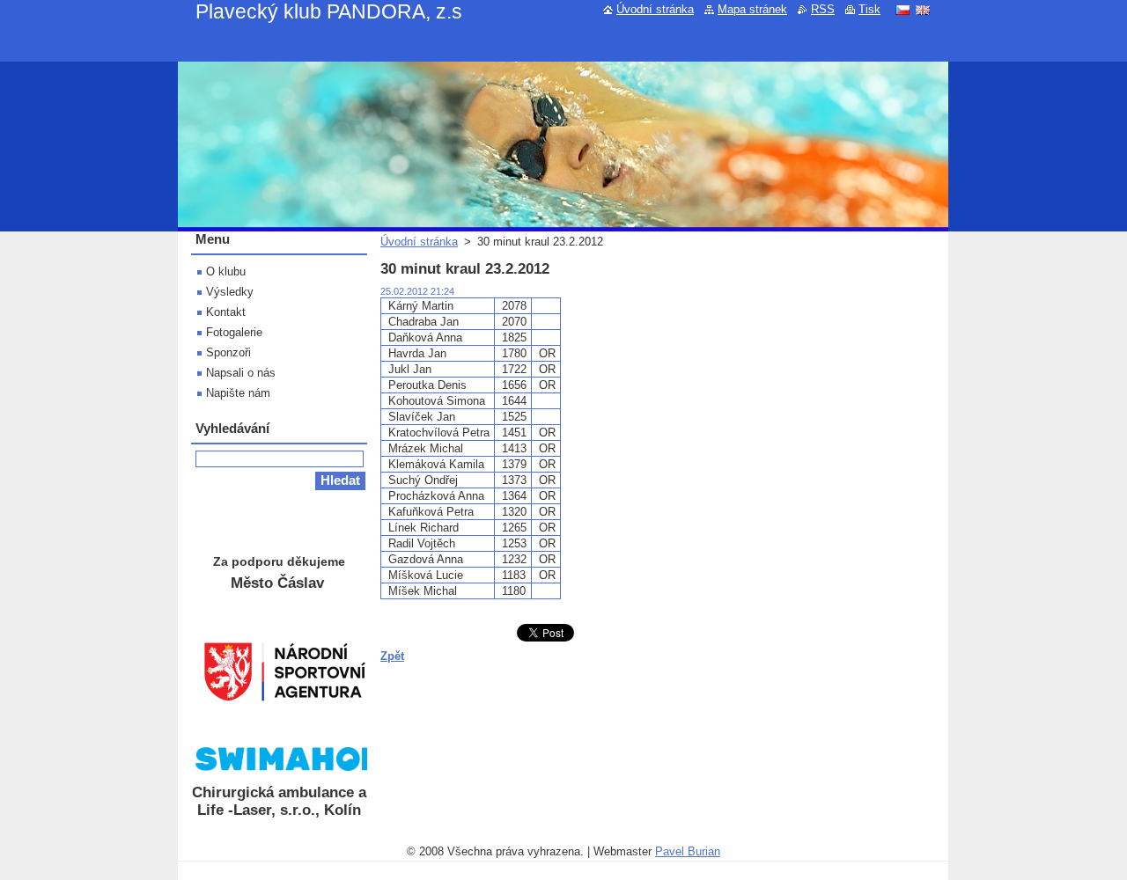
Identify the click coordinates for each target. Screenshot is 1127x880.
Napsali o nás (241, 372)
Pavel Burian (687, 851)
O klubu (226, 271)
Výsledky (230, 291)
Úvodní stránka (419, 241)
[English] (923, 10)
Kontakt (226, 312)
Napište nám (238, 393)
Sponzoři (228, 352)
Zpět (392, 656)
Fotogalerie (234, 332)
